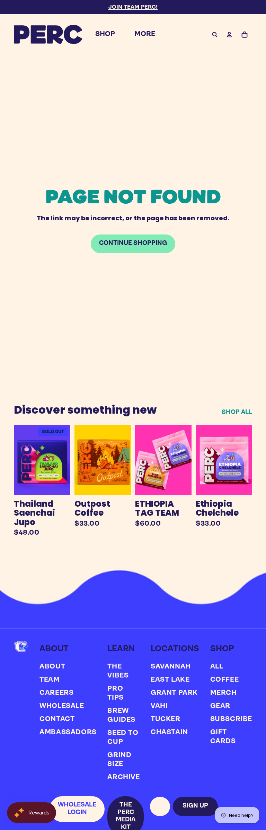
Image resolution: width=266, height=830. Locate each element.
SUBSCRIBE (231, 719)
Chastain (169, 732)
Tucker (165, 719)
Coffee (224, 679)
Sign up (195, 806)
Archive (123, 777)
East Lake (170, 679)
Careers (56, 693)
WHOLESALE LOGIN (77, 809)
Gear (220, 706)
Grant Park (174, 693)
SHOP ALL (237, 412)
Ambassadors (68, 732)
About (52, 666)
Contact (56, 719)
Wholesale (61, 706)
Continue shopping (133, 243)
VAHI (159, 706)
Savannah (171, 666)
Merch (223, 693)
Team (49, 679)
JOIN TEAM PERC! (133, 7)
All (216, 666)
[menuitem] (105, 34)
